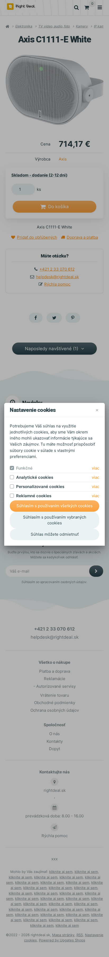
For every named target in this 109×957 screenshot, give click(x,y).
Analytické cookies (34, 477)
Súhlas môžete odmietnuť (55, 534)
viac (95, 468)
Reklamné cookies (33, 495)
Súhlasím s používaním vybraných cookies (54, 520)
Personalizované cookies (40, 486)
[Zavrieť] (97, 410)
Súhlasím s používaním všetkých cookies (54, 505)
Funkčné (24, 468)
